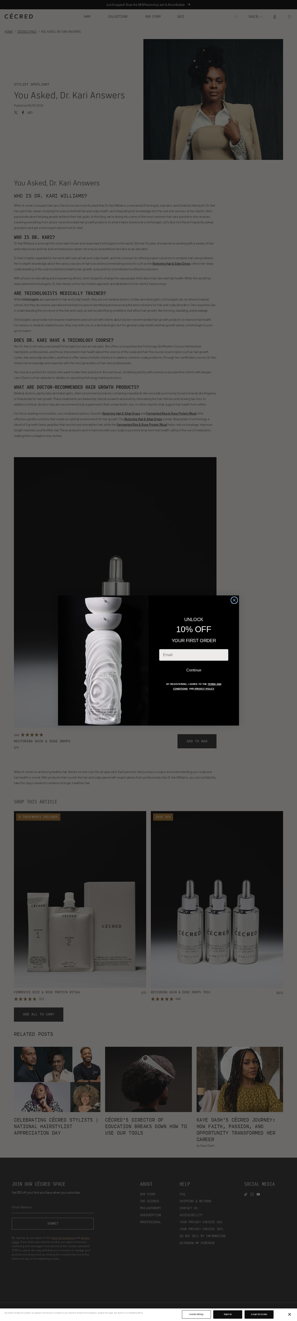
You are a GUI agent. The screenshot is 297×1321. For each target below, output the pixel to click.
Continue (193, 670)
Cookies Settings (196, 1314)
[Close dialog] (234, 600)
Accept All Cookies (259, 1314)
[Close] (289, 1314)
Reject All (228, 1314)
